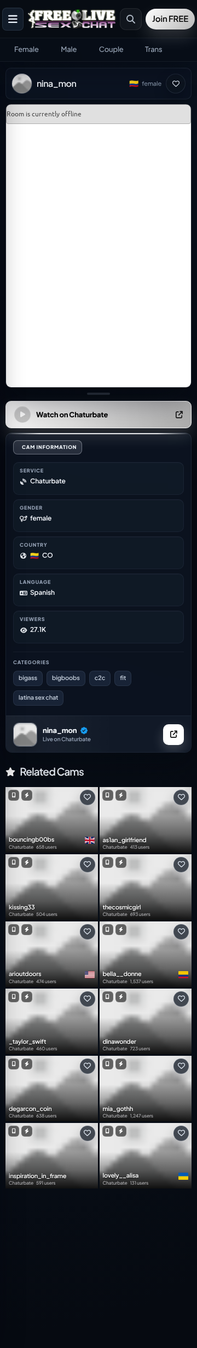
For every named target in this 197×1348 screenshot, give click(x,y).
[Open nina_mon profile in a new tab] (173, 734)
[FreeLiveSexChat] (73, 18)
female (26, 49)
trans (153, 49)
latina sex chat (38, 697)
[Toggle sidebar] (13, 19)
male (69, 49)
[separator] (98, 394)
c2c (100, 678)
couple (111, 49)
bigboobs (66, 678)
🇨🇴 (133, 83)
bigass (28, 678)
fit (123, 678)
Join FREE (170, 19)
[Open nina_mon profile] (25, 735)
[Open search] (131, 19)
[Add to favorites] (176, 83)
